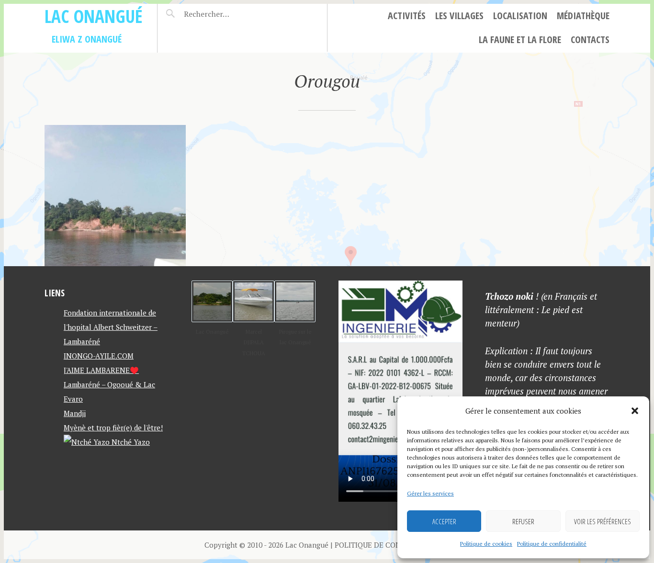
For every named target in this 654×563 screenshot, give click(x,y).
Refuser (523, 521)
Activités (407, 15)
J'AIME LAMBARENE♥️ (101, 370)
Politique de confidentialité (551, 543)
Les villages (459, 15)
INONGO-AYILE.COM (99, 355)
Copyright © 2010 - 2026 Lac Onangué (266, 545)
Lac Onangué (94, 16)
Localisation (520, 15)
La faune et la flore (520, 39)
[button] (635, 411)
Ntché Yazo (130, 442)
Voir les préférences (602, 521)
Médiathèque (583, 15)
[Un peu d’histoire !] (115, 195)
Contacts (590, 39)
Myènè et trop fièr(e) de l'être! (113, 427)
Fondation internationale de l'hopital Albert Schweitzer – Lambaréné (111, 327)
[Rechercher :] (223, 14)
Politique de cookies (486, 543)
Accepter (444, 521)
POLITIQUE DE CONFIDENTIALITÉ (392, 545)
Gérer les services (430, 493)
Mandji (75, 413)
